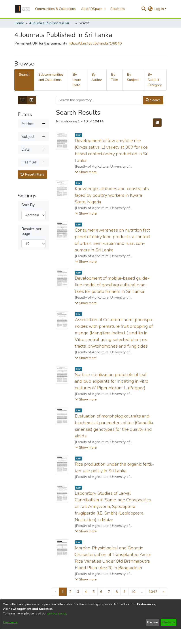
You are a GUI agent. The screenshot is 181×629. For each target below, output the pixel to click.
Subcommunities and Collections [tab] (51, 77)
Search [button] (154, 100)
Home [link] (19, 23)
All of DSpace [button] (91, 8)
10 (133, 591)
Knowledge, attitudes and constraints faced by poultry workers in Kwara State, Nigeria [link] (112, 195)
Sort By (28, 205)
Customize (10, 622)
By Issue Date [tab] (77, 80)
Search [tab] (24, 74)
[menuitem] (93, 9)
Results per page (31, 231)
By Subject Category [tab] (155, 80)
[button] (22, 8)
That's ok (168, 622)
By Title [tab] (114, 77)
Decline (152, 622)
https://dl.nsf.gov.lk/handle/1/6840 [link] (95, 43)
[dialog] (90, 614)
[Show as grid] (31, 100)
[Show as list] (22, 100)
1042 (153, 591)
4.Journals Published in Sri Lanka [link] (51, 23)
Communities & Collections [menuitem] (55, 8)
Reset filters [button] (34, 174)
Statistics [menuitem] (117, 8)
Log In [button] (159, 8)
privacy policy (56, 613)
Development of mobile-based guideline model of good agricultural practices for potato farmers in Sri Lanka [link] (112, 284)
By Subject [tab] (133, 77)
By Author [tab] (96, 77)
